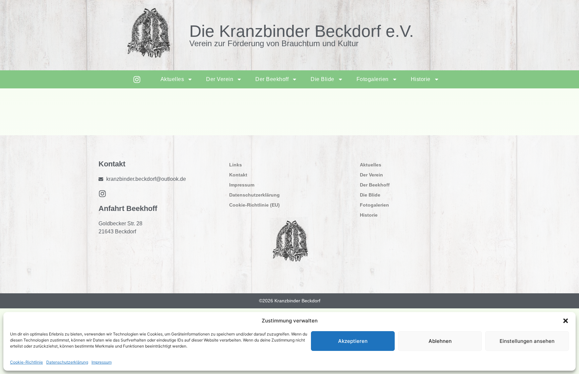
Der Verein (219, 79)
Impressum (101, 362)
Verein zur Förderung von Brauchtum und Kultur (274, 43)
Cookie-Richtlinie (26, 362)
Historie (421, 79)
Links (235, 164)
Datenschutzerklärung (67, 362)
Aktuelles (172, 79)
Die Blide (322, 79)
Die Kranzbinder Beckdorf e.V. (301, 31)
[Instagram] (137, 79)
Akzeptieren (353, 341)
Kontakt (238, 174)
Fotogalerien (373, 79)
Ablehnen (440, 341)
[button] (565, 320)
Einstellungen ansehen (527, 341)
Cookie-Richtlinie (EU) (254, 205)
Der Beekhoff (271, 79)
